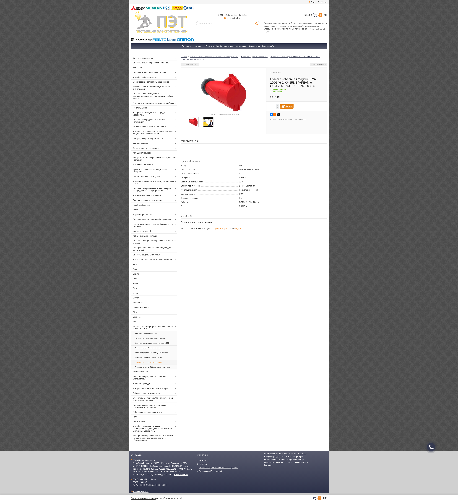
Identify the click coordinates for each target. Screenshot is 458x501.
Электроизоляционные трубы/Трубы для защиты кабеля (152, 249)
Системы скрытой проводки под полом (151, 63)
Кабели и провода (141, 383)
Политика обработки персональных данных (218, 468)
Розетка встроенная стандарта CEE (148, 357)
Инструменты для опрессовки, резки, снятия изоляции (154, 159)
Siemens (137, 317)
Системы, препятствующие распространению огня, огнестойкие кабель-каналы (153, 96)
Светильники (139, 421)
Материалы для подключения (147, 195)
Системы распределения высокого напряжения (149, 121)
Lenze (135, 293)
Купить (289, 106)
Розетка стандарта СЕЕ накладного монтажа (152, 367)
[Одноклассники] (274, 114)
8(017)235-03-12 (227, 14)
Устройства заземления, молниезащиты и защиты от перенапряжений (153, 132)
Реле (135, 417)
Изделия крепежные (142, 214)
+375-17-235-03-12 (316, 29)
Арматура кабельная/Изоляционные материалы (150, 170)
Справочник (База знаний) (210, 471)
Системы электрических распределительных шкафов (154, 242)
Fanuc (135, 283)
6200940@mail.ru (233, 18)
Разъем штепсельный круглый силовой (150, 338)
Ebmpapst (137, 67)
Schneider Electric (141, 307)
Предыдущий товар (190, 64)
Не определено (140, 108)
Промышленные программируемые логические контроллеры (149, 406)
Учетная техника (140, 143)
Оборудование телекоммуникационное (151, 82)
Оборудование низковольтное (147, 393)
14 (243, 14)
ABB (135, 264)
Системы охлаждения (143, 58)
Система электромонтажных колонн (149, 72)
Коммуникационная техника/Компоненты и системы (153, 225)
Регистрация (322, 2)
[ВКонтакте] (271, 114)
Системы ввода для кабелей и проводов (152, 219)
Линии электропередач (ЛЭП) (147, 176)
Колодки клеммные (142, 153)
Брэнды (202, 460)
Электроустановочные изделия (147, 200)
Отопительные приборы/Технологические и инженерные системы (153, 399)
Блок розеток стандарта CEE (146, 333)
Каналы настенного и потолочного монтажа (153, 259)
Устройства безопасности (145, 77)
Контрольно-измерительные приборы (150, 388)
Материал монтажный (143, 165)
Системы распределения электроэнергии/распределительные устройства (152, 189)
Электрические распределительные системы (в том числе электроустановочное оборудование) (154, 438)
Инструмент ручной (142, 231)
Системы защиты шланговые (146, 255)
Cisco (135, 279)
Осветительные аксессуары (146, 148)
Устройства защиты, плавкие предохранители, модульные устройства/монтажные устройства (152, 428)
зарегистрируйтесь (221, 228)
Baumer (136, 269)
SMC (135, 322)
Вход (312, 2)
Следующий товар (318, 64)
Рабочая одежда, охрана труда (147, 412)
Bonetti (136, 274)
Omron (136, 298)
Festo (135, 288)
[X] (278, 114)
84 (247, 14)
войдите (237, 228)
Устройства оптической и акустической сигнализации (151, 88)
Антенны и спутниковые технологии (149, 127)
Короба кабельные (141, 205)
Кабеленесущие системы (145, 236)
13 (240, 14)
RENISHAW (138, 302)
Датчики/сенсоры (141, 372)
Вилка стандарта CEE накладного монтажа (151, 353)
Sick (135, 312)
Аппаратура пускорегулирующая (148, 138)
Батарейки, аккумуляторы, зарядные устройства (150, 113)
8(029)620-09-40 (140, 482)
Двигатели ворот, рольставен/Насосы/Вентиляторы (151, 377)
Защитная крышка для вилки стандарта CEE (152, 343)
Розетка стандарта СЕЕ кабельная (148, 362)
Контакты (203, 464)
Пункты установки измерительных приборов (153, 103)
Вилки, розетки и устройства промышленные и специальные (154, 327)
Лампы (136, 210)
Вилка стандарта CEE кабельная (147, 348)
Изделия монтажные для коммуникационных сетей (154, 182)
